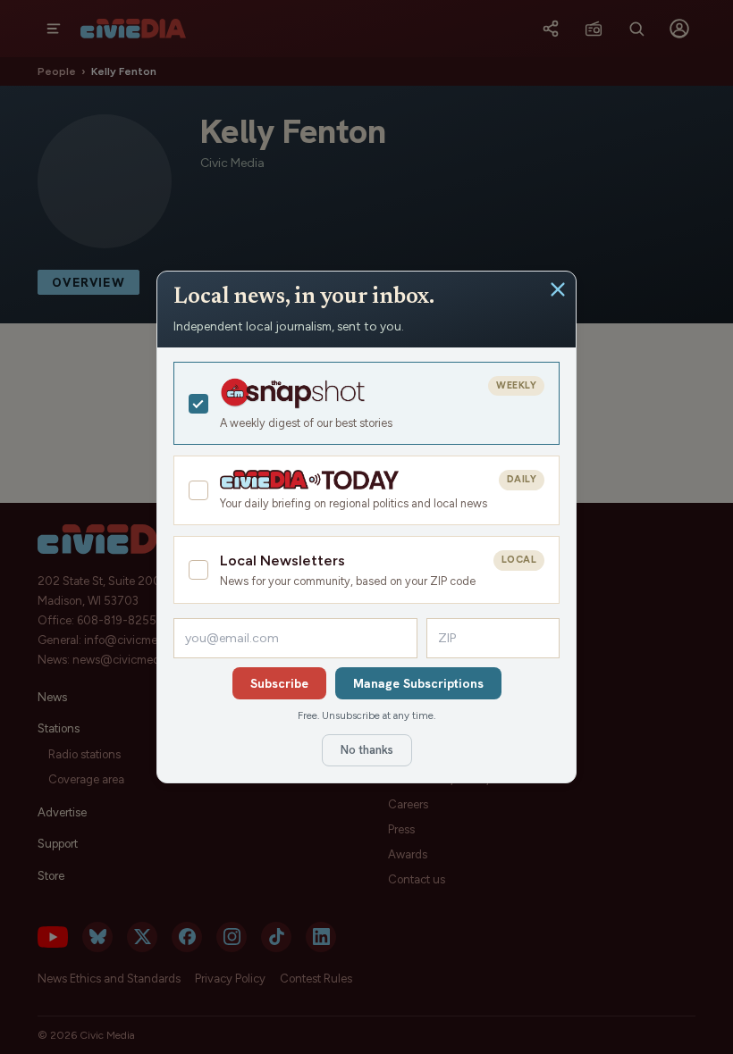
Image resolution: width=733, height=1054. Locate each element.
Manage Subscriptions (418, 683)
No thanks (367, 749)
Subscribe (279, 683)
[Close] (558, 289)
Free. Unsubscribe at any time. (366, 715)
